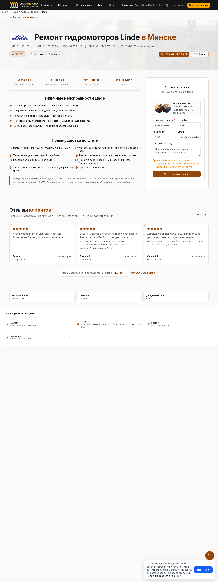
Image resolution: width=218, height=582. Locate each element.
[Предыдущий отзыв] (198, 214)
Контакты (127, 5)
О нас (112, 5)
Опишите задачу (162, 144)
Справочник (83, 5)
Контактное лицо (164, 120)
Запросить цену (198, 5)
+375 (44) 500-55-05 (150, 5)
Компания (158, 132)
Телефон (184, 120)
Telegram (201, 54)
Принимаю (203, 569)
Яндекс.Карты (64, 256)
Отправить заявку (179, 174)
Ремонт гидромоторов (25, 12)
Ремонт (45, 5)
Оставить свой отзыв (143, 272)
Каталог (63, 5)
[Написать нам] (209, 555)
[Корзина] (166, 5)
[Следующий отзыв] (205, 214)
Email (181, 132)
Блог (101, 5)
